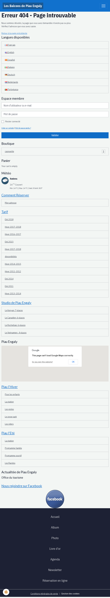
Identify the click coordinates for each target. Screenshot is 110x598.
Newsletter (55, 570)
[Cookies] (6, 592)
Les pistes (9, 409)
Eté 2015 (9, 241)
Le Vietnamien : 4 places (15, 332)
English (10, 52)
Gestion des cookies (70, 593)
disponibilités (11, 256)
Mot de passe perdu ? (23, 128)
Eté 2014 (9, 278)
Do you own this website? (42, 362)
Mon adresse (10, 202)
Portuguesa (12, 89)
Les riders (9, 423)
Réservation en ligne (55, 580)
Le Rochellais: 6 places (15, 325)
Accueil (55, 517)
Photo (55, 538)
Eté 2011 (9, 286)
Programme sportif (13, 455)
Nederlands (12, 82)
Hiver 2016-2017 (13, 234)
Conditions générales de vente (44, 593)
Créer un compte (7, 128)
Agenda (55, 559)
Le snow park (11, 416)
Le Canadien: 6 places (15, 317)
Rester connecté (12, 121)
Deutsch (11, 74)
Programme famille (13, 448)
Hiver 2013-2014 (13, 293)
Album (55, 527)
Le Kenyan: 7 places (14, 310)
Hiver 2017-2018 (13, 226)
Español (11, 59)
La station (9, 401)
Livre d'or (55, 549)
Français (11, 44)
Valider (55, 135)
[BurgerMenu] (103, 6)
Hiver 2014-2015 (13, 263)
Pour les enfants (12, 394)
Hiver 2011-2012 (13, 271)
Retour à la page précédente (14, 33)
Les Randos (10, 463)
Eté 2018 (9, 219)
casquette (54, 151)
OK (73, 362)
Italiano (11, 67)
